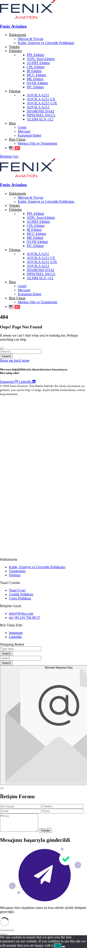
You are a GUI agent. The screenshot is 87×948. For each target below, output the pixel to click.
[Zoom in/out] (12, 930)
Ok (58, 945)
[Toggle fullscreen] (9, 930)
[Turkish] (18, 148)
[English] (12, 148)
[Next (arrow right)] (5, 934)
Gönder (45, 830)
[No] (63, 946)
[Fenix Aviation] (28, 17)
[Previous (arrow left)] (2, 934)
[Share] (5, 930)
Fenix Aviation (13, 26)
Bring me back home (14, 360)
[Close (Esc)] (2, 930)
